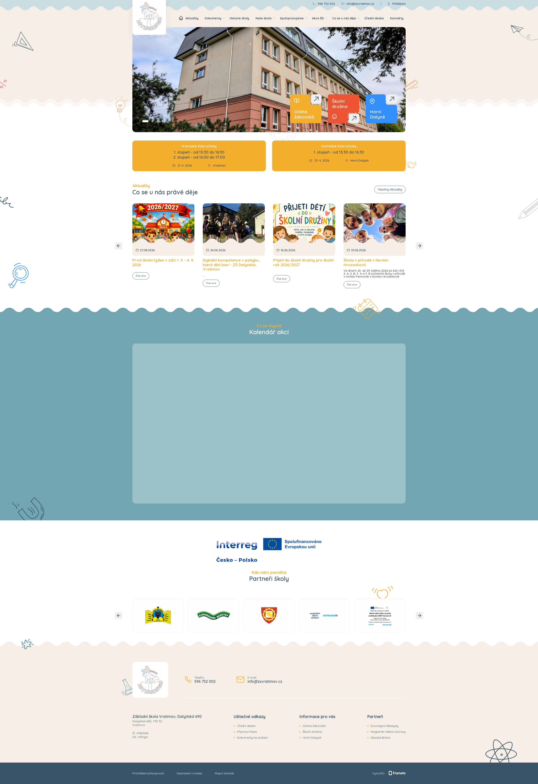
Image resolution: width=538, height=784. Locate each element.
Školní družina (312, 732)
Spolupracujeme (292, 18)
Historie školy (239, 18)
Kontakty (397, 18)
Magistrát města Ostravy (388, 732)
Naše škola (264, 18)
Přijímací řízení (247, 732)
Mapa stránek (224, 773)
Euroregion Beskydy (384, 726)
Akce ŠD (318, 18)
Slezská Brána (380, 737)
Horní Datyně (312, 737)
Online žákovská (314, 726)
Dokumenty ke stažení (252, 737)
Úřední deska (374, 18)
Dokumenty (213, 18)
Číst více (141, 275)
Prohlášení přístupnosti (148, 773)
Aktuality (192, 18)
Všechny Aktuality (390, 189)
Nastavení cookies (189, 773)
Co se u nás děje (344, 18)
